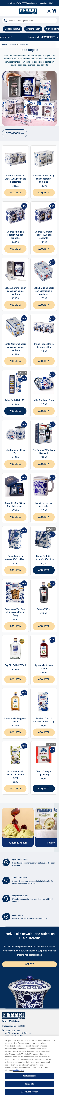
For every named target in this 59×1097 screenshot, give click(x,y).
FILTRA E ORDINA (14, 133)
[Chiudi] (55, 1041)
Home (4, 44)
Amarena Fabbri (33, 29)
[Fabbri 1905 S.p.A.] (28, 11)
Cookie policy (18, 1070)
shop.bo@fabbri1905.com (16, 1036)
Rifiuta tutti (29, 1084)
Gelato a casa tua (12, 29)
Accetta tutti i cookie (29, 1092)
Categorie (12, 44)
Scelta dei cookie (29, 1076)
